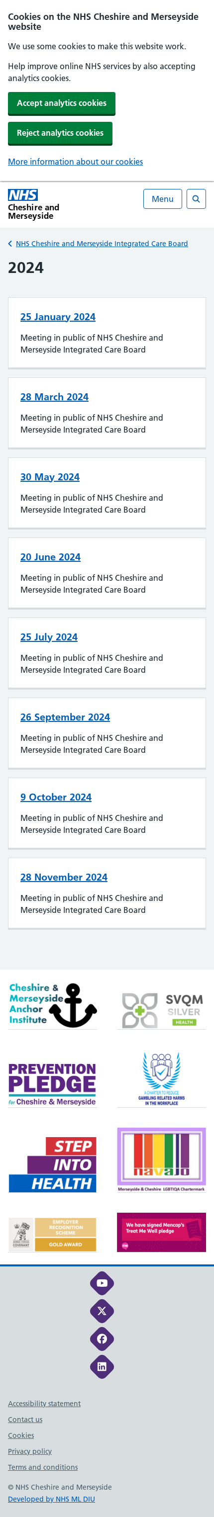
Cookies (21, 1435)
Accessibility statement (44, 1403)
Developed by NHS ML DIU (51, 1499)
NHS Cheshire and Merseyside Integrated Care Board (102, 243)
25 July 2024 (49, 637)
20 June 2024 (50, 557)
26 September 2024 (65, 717)
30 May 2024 (50, 477)
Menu (163, 199)
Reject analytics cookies (60, 133)
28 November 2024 (63, 877)
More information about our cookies (75, 162)
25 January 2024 (58, 317)
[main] (107, 614)
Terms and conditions (43, 1467)
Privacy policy (30, 1451)
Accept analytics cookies (62, 103)
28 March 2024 (54, 397)
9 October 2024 (56, 797)
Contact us (25, 1419)
